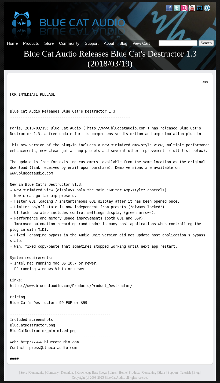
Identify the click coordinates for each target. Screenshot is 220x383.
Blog (123, 43)
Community (69, 43)
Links (113, 372)
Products (31, 43)
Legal (103, 372)
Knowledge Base (87, 372)
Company (52, 372)
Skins (162, 372)
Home (12, 43)
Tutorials (185, 372)
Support (91, 43)
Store (49, 43)
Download (67, 372)
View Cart (141, 43)
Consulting (149, 372)
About (109, 43)
